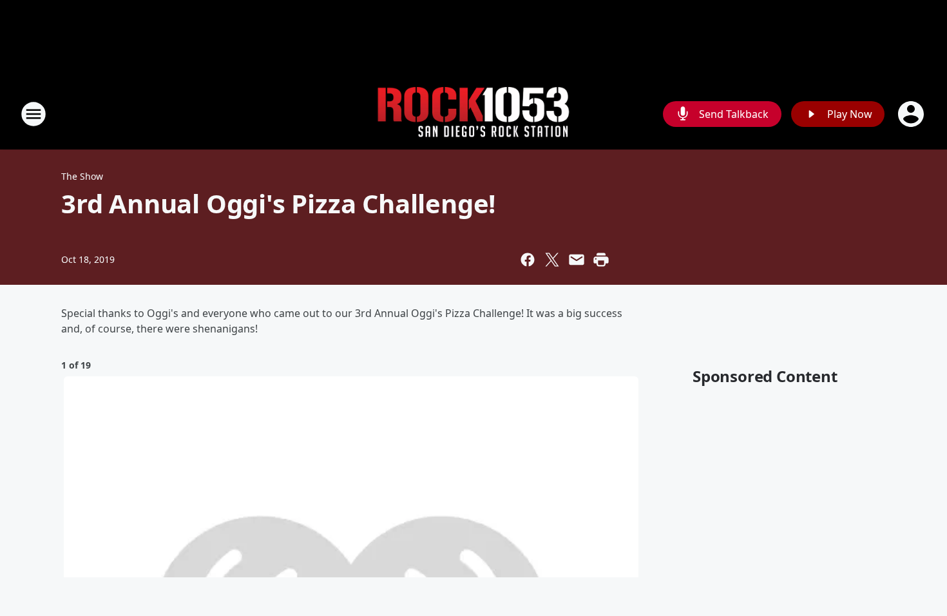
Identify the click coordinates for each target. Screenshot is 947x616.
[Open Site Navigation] (33, 114)
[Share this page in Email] (577, 260)
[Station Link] (473, 114)
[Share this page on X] (552, 260)
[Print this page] (601, 260)
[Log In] (912, 114)
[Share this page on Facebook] (528, 260)
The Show (82, 176)
